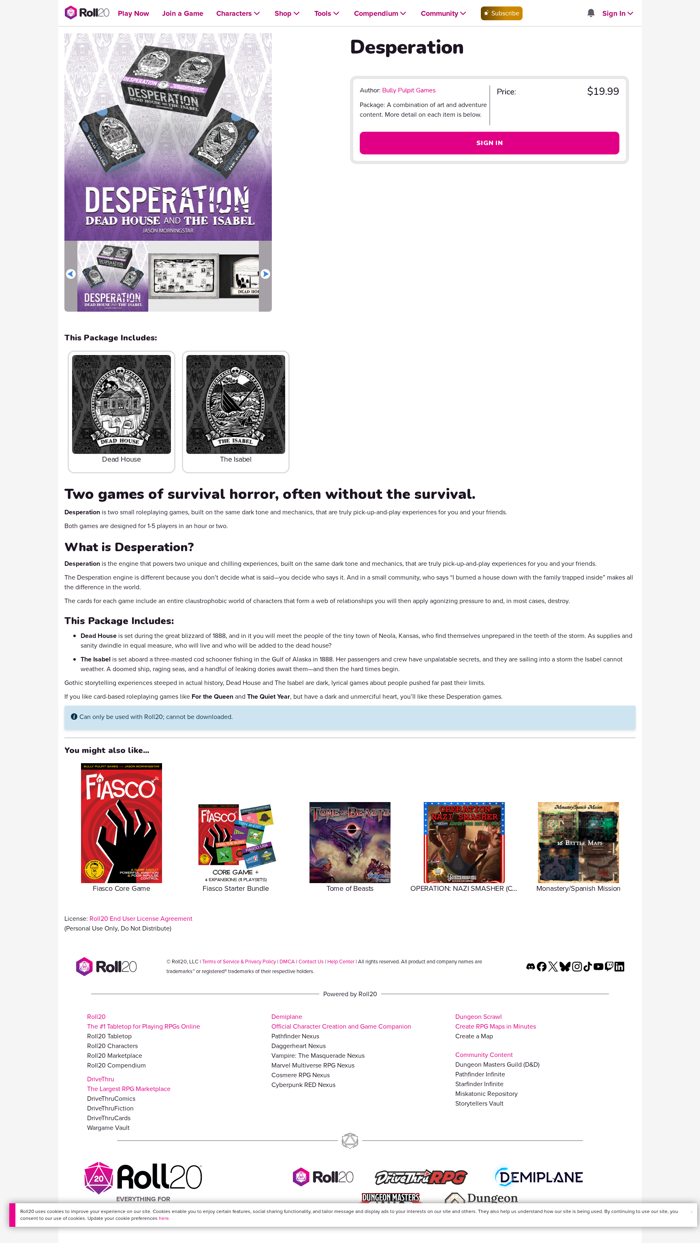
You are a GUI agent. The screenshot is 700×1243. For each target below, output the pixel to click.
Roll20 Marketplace (114, 1055)
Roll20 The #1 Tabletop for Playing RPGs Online (143, 1021)
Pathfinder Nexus (295, 1036)
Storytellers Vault (479, 1103)
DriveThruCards (108, 1118)
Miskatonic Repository (486, 1093)
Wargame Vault (108, 1127)
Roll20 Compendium (116, 1065)
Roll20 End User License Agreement (141, 918)
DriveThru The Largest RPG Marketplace (129, 1083)
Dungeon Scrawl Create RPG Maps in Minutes (495, 1021)
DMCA (287, 961)
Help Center (340, 961)
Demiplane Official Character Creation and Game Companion (341, 1021)
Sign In (489, 143)
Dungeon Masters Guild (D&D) (497, 1064)
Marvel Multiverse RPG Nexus (312, 1065)
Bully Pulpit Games (409, 90)
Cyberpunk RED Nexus (303, 1084)
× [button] (691, 1212)
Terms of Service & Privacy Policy (239, 961)
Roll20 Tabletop (109, 1036)
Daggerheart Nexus (298, 1045)
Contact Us (311, 961)
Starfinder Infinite (479, 1084)
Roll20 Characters (112, 1045)
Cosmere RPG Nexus (300, 1075)
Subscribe (504, 13)
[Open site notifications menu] (590, 13)
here (164, 1218)
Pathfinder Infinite (480, 1074)
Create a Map (474, 1036)
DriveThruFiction (110, 1108)
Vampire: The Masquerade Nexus (318, 1055)
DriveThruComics (111, 1098)
